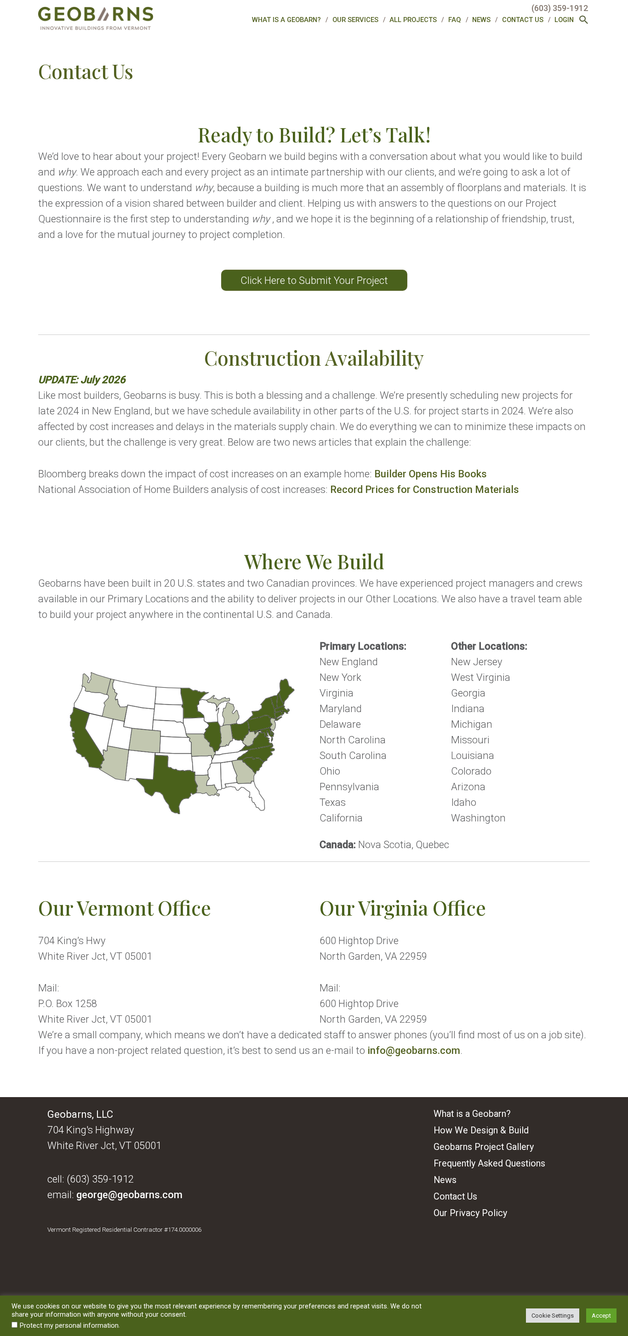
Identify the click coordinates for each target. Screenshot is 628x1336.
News (481, 20)
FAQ (454, 20)
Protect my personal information (69, 1325)
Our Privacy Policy (470, 1213)
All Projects (413, 20)
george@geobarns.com (129, 1194)
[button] (584, 21)
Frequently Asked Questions (489, 1163)
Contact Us (522, 20)
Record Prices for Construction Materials (424, 489)
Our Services (355, 20)
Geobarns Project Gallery (484, 1147)
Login (564, 20)
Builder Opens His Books (430, 474)
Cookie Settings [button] (552, 1315)
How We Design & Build (481, 1130)
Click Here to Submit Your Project (314, 280)
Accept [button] (601, 1315)
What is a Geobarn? (286, 20)
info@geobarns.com (413, 1050)
